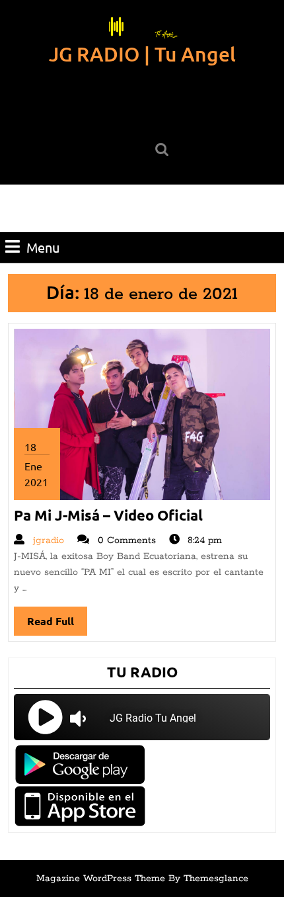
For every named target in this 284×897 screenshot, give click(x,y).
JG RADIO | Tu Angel (142, 53)
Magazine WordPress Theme (100, 878)
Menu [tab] (42, 247)
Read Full (57, 625)
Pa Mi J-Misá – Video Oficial (108, 515)
